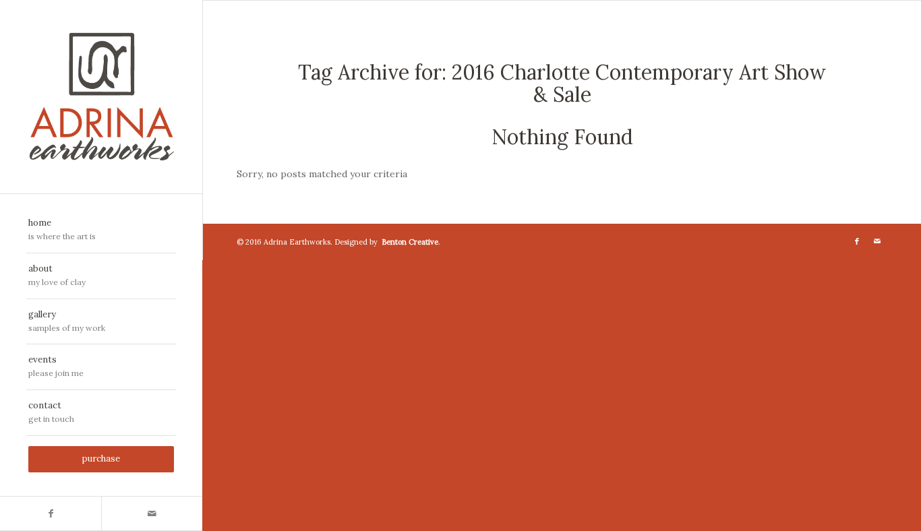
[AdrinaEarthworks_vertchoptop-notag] (101, 96)
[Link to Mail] (151, 513)
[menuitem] (101, 230)
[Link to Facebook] (50, 513)
